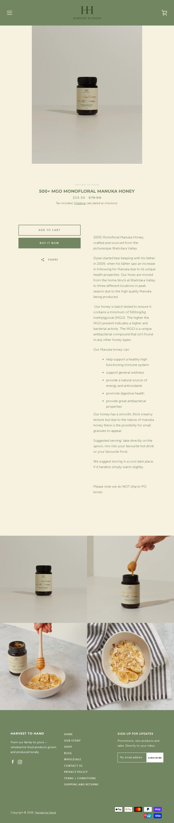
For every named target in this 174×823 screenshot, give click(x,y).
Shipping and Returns (81, 784)
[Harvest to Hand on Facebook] (13, 762)
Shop (68, 746)
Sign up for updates (135, 734)
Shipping (80, 203)
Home (68, 734)
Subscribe (155, 758)
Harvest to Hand (45, 812)
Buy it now (49, 243)
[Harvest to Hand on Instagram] (20, 762)
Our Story (72, 740)
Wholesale (72, 759)
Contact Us (73, 765)
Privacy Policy (76, 771)
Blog (68, 753)
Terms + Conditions (80, 778)
